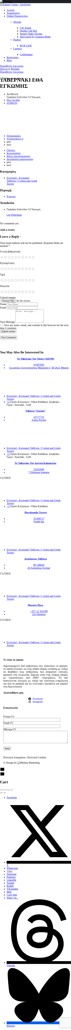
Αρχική (10, 10)
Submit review (8, 331)
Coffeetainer (26, 54)
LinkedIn (11, 880)
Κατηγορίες (13, 57)
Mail (9, 891)
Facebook (12, 797)
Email (3, 307)
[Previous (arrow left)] (1, 792)
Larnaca (17, 48)
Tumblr (10, 883)
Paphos (17, 39)
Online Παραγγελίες (17, 16)
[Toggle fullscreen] (8, 789)
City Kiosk (25, 27)
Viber (9, 871)
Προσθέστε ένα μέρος (11, 66)
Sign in (4, 69)
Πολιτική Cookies (36, 757)
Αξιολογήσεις (15, 138)
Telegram (11, 874)
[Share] (4, 789)
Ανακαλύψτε (13, 13)
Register (15, 69)
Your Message (7, 321)
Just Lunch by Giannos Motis (35, 36)
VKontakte (12, 889)
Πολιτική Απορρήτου (14, 757)
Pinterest (11, 877)
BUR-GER (26, 45)
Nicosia (17, 22)
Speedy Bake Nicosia (31, 33)
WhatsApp (12, 868)
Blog (9, 60)
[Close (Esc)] (1, 789)
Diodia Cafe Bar (28, 30)
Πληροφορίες (14, 135)
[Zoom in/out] (11, 789)
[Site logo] (15, 4)
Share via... (12, 897)
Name (3, 304)
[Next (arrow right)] (4, 792)
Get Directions (14, 214)
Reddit (10, 886)
